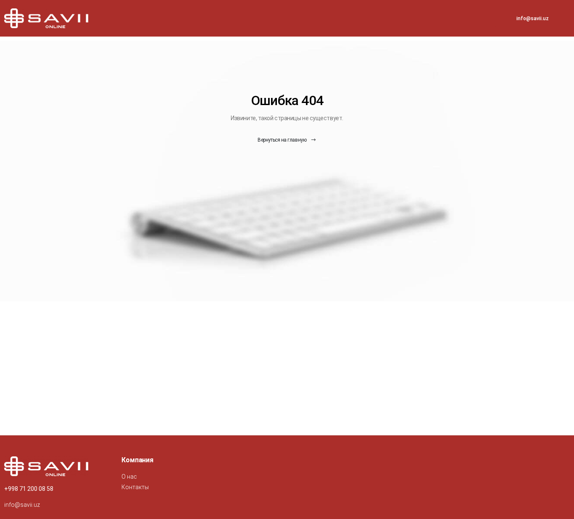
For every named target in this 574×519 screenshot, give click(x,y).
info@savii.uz (532, 18)
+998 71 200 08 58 (28, 488)
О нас (129, 476)
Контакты (135, 487)
